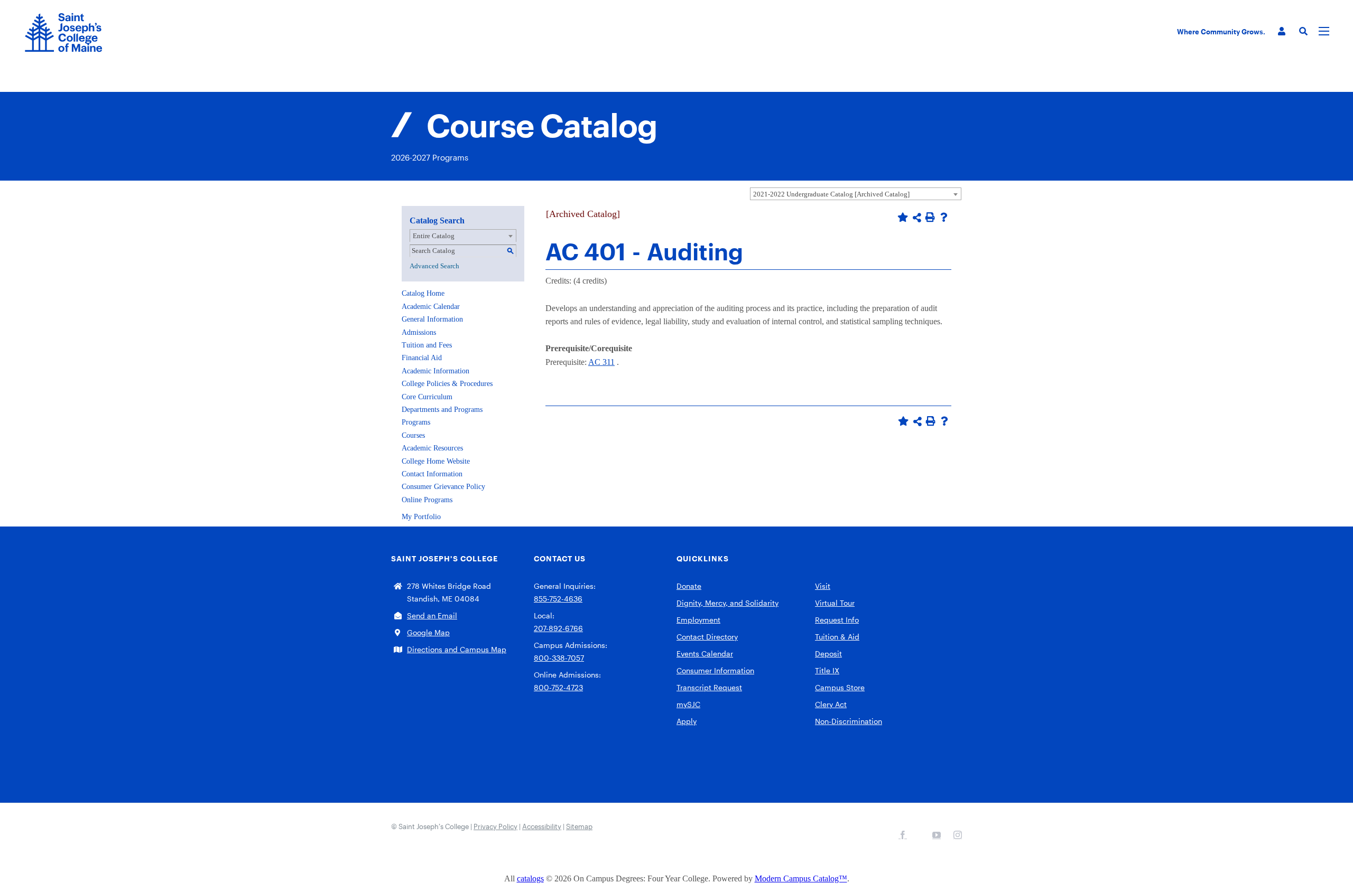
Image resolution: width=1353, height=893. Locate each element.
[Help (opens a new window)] (944, 217)
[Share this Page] (917, 217)
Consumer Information (715, 670)
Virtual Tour (835, 602)
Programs (416, 422)
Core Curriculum (427, 397)
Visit (822, 585)
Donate (688, 585)
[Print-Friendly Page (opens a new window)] (930, 217)
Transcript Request (709, 687)
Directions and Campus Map (456, 649)
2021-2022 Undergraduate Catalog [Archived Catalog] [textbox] (831, 194)
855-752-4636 (558, 598)
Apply (686, 721)
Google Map (428, 632)
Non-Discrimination (848, 721)
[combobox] (855, 193)
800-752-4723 (558, 687)
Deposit (828, 653)
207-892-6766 (558, 628)
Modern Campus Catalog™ (801, 878)
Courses (413, 435)
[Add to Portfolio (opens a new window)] (902, 217)
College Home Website (436, 461)
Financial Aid (422, 358)
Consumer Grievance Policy (443, 487)
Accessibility (541, 826)
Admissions (419, 332)
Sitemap (579, 826)
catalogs (530, 878)
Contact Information (432, 474)
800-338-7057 (559, 657)
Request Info (837, 619)
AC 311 (601, 362)
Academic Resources (432, 448)
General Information (432, 319)
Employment (698, 619)
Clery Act (831, 704)
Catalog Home (423, 293)
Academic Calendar (431, 307)
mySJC (688, 704)
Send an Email (432, 615)
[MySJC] (1282, 31)
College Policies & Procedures (447, 384)
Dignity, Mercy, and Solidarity (727, 602)
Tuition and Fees (427, 345)
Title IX (827, 670)
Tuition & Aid (837, 636)
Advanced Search (434, 266)
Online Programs (427, 500)
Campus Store (840, 687)
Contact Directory (707, 636)
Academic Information (435, 371)
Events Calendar (704, 653)
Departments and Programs (442, 409)
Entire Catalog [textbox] (434, 236)
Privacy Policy (495, 826)
